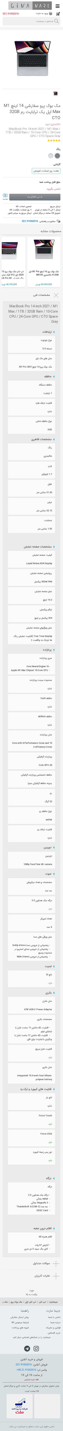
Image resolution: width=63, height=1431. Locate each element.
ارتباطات (47, 332)
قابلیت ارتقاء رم (44, 829)
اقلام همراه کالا (45, 1237)
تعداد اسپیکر (46, 919)
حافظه (47, 377)
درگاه (48, 1178)
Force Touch (45, 1116)
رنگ (50, 448)
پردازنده (47, 650)
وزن (50, 466)
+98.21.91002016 (26, 1370)
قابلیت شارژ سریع (43, 1049)
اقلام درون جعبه (42, 1228)
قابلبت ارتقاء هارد (44, 403)
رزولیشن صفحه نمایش (41, 573)
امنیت (48, 966)
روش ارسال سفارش (19, 1317)
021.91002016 (11, 14)
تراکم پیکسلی (46, 610)
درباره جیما (55, 1322)
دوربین (47, 847)
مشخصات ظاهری (41, 439)
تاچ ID (49, 975)
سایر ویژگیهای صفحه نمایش (39, 628)
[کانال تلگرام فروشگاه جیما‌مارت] (27, 1348)
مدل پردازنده (46, 735)
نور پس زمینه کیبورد (42, 1152)
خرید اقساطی (54, 1333)
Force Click (46, 1134)
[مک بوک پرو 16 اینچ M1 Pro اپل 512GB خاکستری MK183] (43, 253)
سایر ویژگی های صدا (42, 937)
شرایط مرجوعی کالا (20, 1322)
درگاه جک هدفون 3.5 (42, 900)
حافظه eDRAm (45, 716)
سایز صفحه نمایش (43, 591)
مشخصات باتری (44, 1019)
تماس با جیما (54, 1317)
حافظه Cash (46, 698)
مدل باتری (47, 1067)
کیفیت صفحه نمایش (42, 555)
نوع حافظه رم (45, 811)
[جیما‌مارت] (30, 5)
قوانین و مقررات (53, 1328)
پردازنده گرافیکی (44, 757)
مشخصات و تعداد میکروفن (39, 882)
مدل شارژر (47, 1001)
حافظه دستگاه (45, 385)
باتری (48, 993)
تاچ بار (49, 1097)
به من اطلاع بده (34, 197)
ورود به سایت (42, 13)
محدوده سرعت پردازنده (41, 680)
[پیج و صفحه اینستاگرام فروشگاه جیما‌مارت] (36, 1348)
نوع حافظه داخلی (44, 421)
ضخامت (48, 520)
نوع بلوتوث (46, 340)
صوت (48, 874)
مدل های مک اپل (44, 358)
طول (50, 484)
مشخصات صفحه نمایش (37, 547)
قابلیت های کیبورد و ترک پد (36, 1089)
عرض (49, 502)
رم (51, 793)
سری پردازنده (46, 658)
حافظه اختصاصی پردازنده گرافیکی (36, 775)
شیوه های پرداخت (20, 1328)
